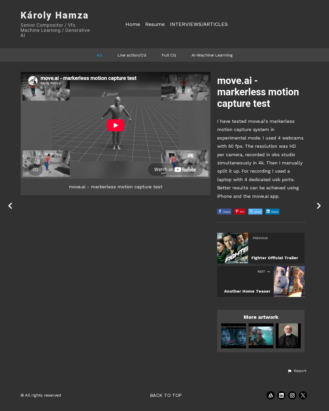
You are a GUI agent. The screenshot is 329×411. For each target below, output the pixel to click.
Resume (155, 24)
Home (132, 24)
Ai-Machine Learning (212, 55)
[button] (296, 371)
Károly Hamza (55, 15)
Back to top (166, 395)
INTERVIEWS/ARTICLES (199, 24)
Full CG (169, 55)
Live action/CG (131, 55)
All (99, 55)
